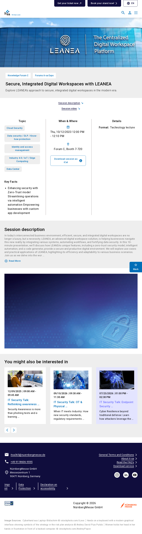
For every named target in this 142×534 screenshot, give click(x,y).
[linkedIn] (126, 475)
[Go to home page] (36, 14)
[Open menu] (136, 12)
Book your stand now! (102, 3)
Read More (12, 261)
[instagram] (117, 475)
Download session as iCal (68, 161)
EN (130, 3)
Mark (136, 267)
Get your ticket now (68, 3)
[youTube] (135, 475)
